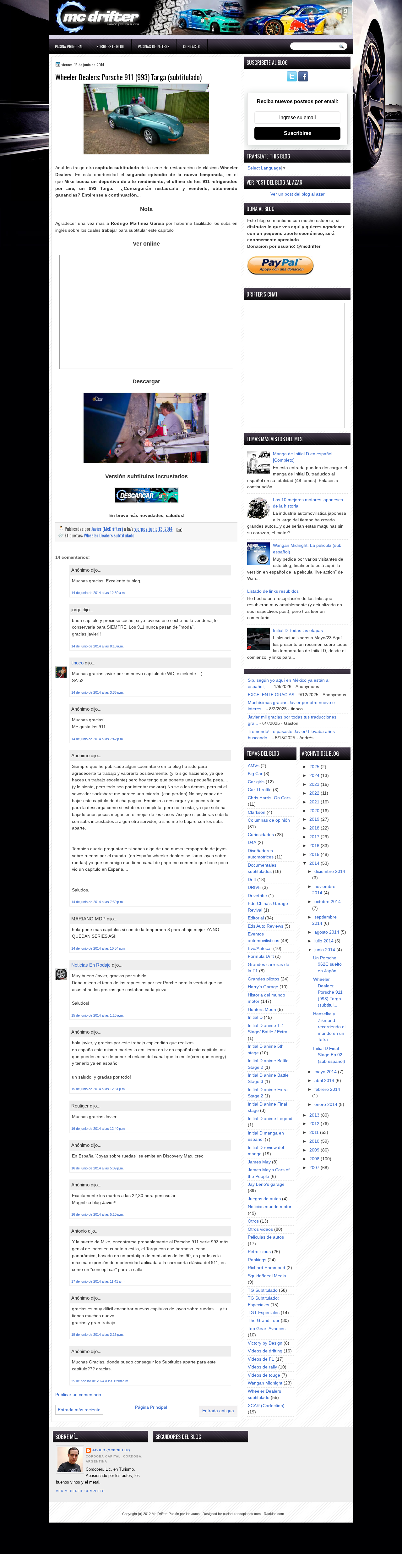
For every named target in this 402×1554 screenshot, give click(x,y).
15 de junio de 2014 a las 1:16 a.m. (97, 1015)
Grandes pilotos (263, 979)
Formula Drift (261, 956)
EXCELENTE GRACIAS (271, 694)
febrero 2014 (327, 1089)
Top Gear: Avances (266, 1328)
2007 (315, 1167)
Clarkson (256, 812)
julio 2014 (324, 941)
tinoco (77, 662)
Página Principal (69, 46)
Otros (253, 1221)
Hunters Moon (262, 1009)
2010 (315, 1141)
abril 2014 (324, 1080)
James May (259, 1162)
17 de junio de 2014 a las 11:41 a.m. (98, 1281)
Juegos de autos (264, 1198)
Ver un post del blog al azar (297, 194)
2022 (315, 793)
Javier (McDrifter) (111, 1450)
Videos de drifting (265, 1351)
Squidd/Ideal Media (267, 1276)
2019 (315, 819)
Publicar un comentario (78, 1394)
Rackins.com (274, 1514)
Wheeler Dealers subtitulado (109, 535)
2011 (314, 1132)
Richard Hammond (266, 1267)
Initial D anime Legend (270, 1118)
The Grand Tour (264, 1320)
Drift (252, 879)
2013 (315, 1115)
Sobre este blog (110, 46)
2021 (315, 802)
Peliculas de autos (266, 1237)
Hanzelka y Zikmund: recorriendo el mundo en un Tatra (329, 1027)
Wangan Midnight (265, 1383)
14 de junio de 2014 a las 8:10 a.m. (97, 646)
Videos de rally (262, 1367)
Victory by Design (265, 1343)
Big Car (255, 773)
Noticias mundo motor (269, 1206)
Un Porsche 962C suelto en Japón (327, 964)
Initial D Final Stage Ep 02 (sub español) (329, 1055)
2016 (315, 845)
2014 (315, 863)
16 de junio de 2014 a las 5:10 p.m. (97, 1214)
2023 (315, 784)
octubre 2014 (327, 901)
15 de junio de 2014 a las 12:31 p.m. (98, 1089)
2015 (315, 854)
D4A (252, 842)
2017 (315, 837)
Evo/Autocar (260, 948)
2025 (315, 766)
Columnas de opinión (269, 820)
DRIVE (254, 887)
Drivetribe (257, 895)
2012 (315, 1123)
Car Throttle (260, 789)
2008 (315, 1159)
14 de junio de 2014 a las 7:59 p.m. (97, 902)
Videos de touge (264, 1375)
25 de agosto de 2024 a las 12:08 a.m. (100, 1381)
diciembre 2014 (329, 871)
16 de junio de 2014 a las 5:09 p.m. (97, 1168)
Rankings (257, 1259)
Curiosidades (261, 834)
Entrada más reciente (79, 1409)
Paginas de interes (154, 46)
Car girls (256, 782)
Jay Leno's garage (266, 1184)
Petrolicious (259, 1251)
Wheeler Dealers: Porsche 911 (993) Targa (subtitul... (328, 992)
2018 (315, 828)
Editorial (256, 918)
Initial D (255, 1017)
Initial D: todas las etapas (298, 630)
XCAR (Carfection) (266, 1405)
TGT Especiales (264, 1312)
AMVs (253, 765)
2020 (315, 810)
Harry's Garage (263, 987)
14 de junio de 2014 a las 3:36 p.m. (97, 692)
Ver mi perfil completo (80, 1491)
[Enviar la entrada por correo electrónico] (179, 528)
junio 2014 (325, 949)
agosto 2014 (327, 932)
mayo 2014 (326, 1071)
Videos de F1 (261, 1359)
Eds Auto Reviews (265, 926)
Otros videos (260, 1229)
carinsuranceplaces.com (242, 1514)
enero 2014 (326, 1104)
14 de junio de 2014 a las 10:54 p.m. (98, 948)
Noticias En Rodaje (91, 965)
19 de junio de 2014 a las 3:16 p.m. (97, 1334)
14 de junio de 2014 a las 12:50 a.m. (98, 593)
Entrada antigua (218, 1410)
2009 (315, 1150)
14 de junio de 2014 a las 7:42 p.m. (97, 739)
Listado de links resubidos (273, 591)
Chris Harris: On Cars (269, 798)
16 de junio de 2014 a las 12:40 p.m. (98, 1128)
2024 (315, 775)
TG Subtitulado (263, 1290)
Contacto (191, 46)
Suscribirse (297, 133)
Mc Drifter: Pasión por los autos (176, 1514)
